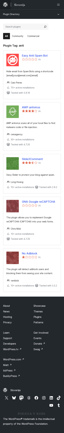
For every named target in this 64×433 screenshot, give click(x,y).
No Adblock (29, 253)
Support (7, 338)
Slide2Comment (32, 159)
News (6, 311)
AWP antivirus (31, 107)
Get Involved (41, 332)
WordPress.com (13, 359)
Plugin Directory (11, 14)
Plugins (37, 316)
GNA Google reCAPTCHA (38, 201)
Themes (38, 311)
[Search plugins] (45, 27)
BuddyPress (11, 376)
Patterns (38, 322)
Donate (39, 343)
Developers (9, 343)
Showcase (40, 305)
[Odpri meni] (59, 4)
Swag (38, 349)
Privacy (7, 322)
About (6, 305)
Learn (6, 332)
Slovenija (15, 390)
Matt (7, 365)
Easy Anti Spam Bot (35, 55)
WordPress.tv (12, 349)
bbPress (9, 370)
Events (37, 338)
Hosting (7, 316)
